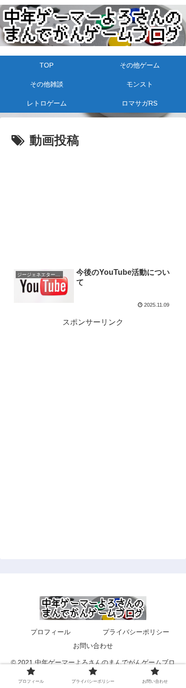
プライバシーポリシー (136, 632)
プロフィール (51, 632)
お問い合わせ (93, 645)
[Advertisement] (93, 180)
